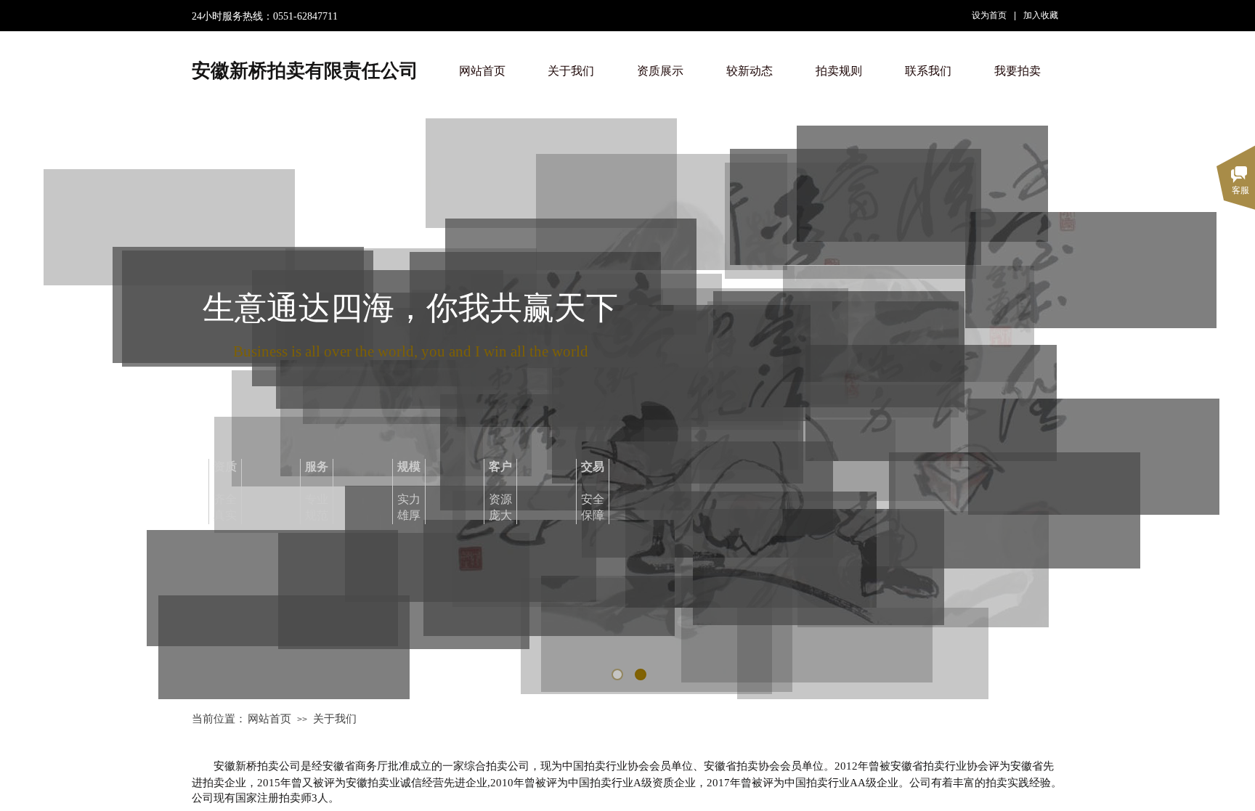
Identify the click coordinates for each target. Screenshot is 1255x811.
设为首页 (989, 15)
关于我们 (335, 719)
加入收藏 (1040, 15)
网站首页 (269, 719)
